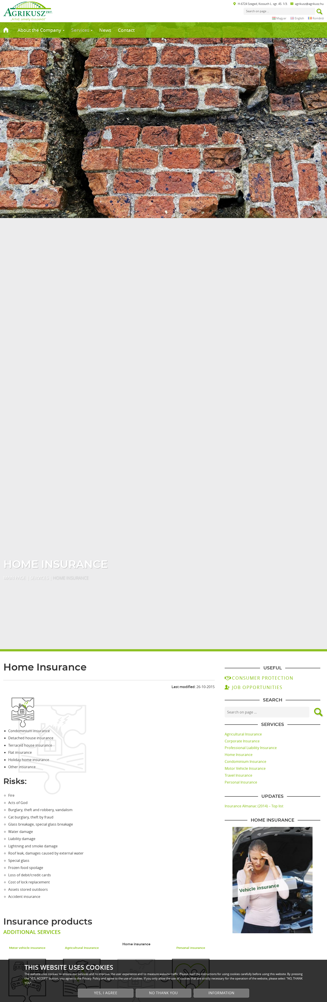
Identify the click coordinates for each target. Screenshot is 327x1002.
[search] (319, 12)
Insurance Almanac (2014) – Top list (254, 806)
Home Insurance (238, 754)
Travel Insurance (238, 775)
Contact (126, 30)
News (105, 30)
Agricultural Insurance (243, 734)
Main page (14, 578)
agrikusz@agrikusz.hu (309, 4)
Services (80, 30)
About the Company (40, 30)
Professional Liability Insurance (251, 747)
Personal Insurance (241, 782)
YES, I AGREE (105, 993)
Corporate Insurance (242, 741)
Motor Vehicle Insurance (245, 768)
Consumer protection (262, 678)
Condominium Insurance (245, 761)
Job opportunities (257, 687)
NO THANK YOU (163, 993)
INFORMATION (221, 993)
